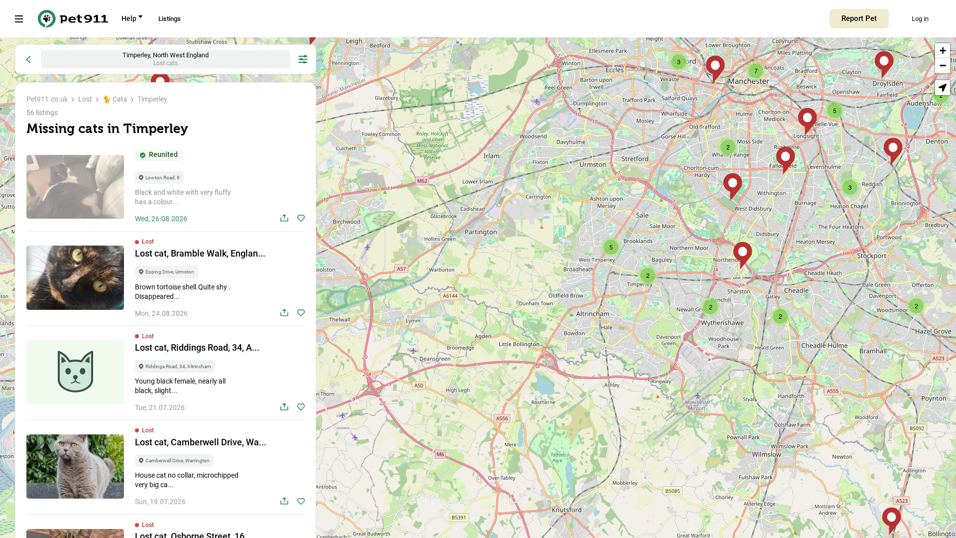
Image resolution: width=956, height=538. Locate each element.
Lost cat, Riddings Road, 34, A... (197, 347)
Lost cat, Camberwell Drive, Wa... (200, 442)
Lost (85, 99)
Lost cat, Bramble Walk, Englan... (200, 253)
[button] (891, 521)
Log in (920, 18)
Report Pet (859, 18)
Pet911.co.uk (47, 99)
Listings (169, 18)
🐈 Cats (115, 99)
